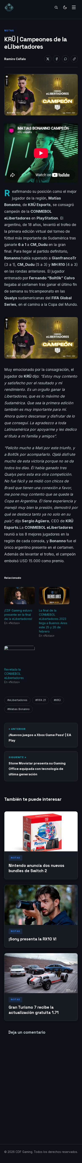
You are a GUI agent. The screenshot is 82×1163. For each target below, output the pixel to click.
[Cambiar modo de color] (65, 7)
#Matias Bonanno (18, 709)
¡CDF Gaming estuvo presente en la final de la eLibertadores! (18, 615)
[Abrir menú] (74, 7)
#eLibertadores (17, 700)
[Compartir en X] (47, 58)
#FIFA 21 (40, 700)
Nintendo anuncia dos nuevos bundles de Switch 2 (36, 868)
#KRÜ (57, 700)
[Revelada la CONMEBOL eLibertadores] (19, 654)
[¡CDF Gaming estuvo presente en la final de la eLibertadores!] (19, 595)
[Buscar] (56, 7)
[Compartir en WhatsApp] (65, 58)
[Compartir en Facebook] (56, 58)
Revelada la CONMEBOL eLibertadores (14, 674)
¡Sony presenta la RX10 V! (32, 939)
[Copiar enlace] (74, 58)
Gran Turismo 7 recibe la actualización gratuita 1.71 (34, 1010)
